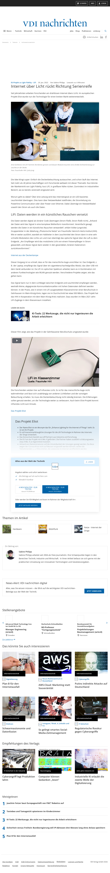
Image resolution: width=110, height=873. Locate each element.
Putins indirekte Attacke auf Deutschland (91, 685)
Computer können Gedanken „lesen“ (49, 778)
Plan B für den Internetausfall (10, 685)
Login (103, 3)
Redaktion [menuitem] (6, 866)
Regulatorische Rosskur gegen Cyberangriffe (88, 730)
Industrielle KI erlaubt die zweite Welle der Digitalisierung (89, 780)
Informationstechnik (28, 42)
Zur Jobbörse (7, 639)
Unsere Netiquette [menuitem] (27, 866)
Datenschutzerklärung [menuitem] (46, 862)
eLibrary (96, 31)
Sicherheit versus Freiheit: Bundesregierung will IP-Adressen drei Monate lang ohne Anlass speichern (56, 827)
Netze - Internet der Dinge (93, 529)
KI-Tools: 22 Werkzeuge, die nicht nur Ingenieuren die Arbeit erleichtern (62, 315)
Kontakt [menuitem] (15, 866)
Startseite (5, 42)
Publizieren (86, 31)
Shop (78, 31)
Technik (18, 31)
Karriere (38, 31)
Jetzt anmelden (94, 591)
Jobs (71, 31)
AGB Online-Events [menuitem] (28, 862)
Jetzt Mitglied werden (28, 505)
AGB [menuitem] (17, 862)
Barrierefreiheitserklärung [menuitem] (57, 866)
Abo (92, 3)
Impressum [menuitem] (41, 866)
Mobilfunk (53, 529)
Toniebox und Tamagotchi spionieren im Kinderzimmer (33, 811)
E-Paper (83, 3)
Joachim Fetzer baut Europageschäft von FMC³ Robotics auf (35, 803)
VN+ (45, 31)
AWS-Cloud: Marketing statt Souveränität (54, 686)
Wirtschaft (28, 31)
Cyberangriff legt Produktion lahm (18, 778)
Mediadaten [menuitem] (61, 861)
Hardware (17, 529)
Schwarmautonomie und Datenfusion (16, 730)
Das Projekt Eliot (18, 411)
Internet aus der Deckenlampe (24, 255)
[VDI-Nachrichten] (55, 23)
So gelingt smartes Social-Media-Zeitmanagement (53, 731)
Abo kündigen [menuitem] (7, 862)
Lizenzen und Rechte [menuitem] (75, 862)
